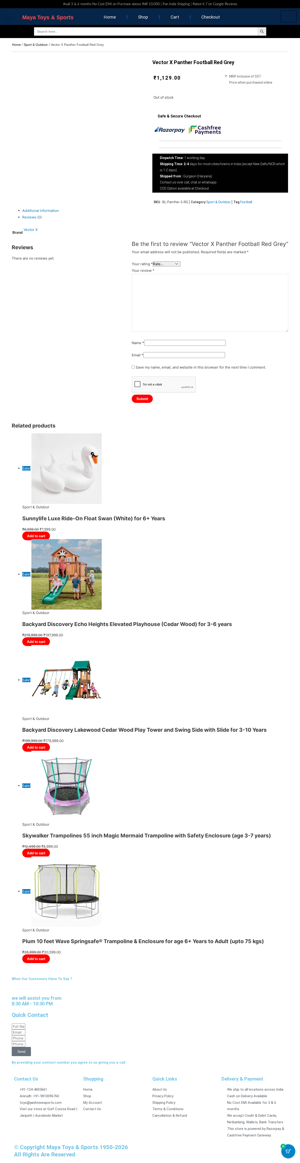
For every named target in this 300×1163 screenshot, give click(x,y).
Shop (143, 17)
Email (137, 355)
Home (110, 17)
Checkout (210, 17)
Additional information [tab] (40, 210)
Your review (143, 270)
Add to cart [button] (36, 536)
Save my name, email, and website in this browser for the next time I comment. (201, 367)
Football (246, 202)
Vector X (31, 229)
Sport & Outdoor (36, 45)
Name (138, 343)
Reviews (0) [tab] (32, 217)
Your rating (142, 264)
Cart (175, 17)
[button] (7, 18)
